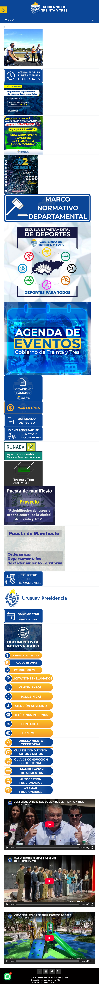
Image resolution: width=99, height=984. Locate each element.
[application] (49, 824)
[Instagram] (45, 971)
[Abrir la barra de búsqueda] (93, 20)
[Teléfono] (58, 971)
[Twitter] (52, 971)
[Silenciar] (87, 847)
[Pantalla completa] (91, 847)
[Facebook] (39, 971)
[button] (3, 9)
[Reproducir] (7, 847)
